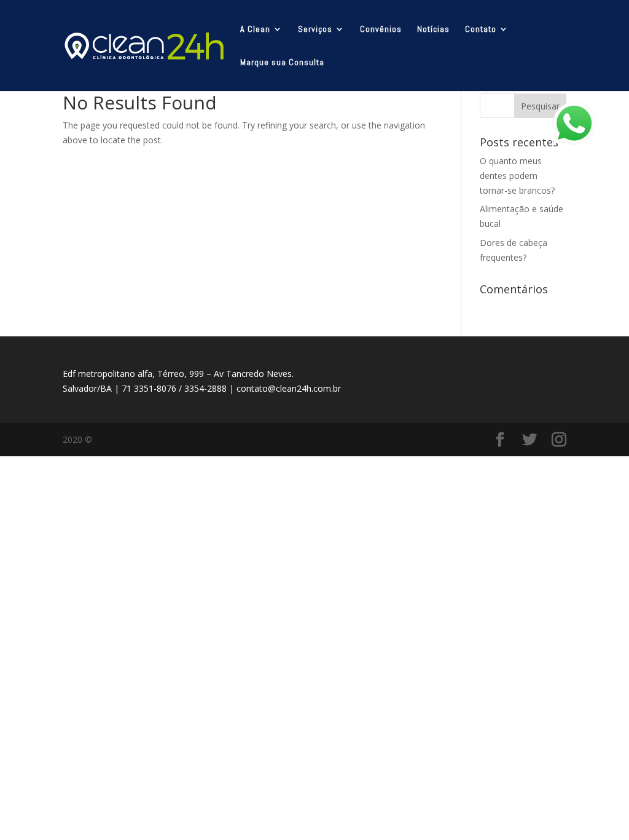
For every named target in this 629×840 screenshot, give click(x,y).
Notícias (433, 29)
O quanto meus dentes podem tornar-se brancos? (517, 175)
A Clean (255, 29)
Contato (480, 29)
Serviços (315, 29)
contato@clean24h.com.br (288, 388)
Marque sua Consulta (282, 63)
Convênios (381, 29)
